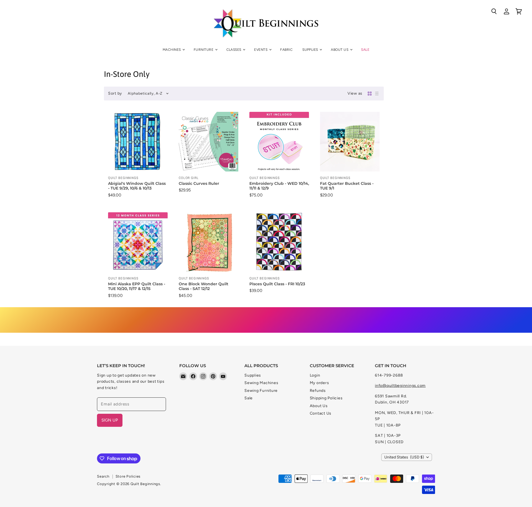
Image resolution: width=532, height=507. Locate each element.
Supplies (310, 49)
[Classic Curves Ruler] (208, 141)
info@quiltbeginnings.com (400, 385)
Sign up (109, 420)
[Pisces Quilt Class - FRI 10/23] (279, 242)
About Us (340, 49)
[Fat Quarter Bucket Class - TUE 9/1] (350, 141)
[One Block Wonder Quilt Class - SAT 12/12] (208, 242)
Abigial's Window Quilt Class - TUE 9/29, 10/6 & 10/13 (137, 186)
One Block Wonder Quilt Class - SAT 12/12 (203, 286)
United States (404, 457)
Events (261, 49)
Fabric (286, 49)
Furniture (204, 49)
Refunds (318, 390)
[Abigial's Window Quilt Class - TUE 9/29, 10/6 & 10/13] (138, 141)
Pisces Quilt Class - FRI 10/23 (277, 284)
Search (103, 476)
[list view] (377, 93)
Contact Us (321, 413)
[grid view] (369, 93)
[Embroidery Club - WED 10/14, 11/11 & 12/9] (279, 141)
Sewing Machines (261, 382)
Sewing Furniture (261, 390)
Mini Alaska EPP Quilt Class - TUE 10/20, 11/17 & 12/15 (136, 286)
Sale (365, 49)
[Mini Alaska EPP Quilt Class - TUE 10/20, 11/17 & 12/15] (138, 242)
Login (315, 375)
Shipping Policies (326, 398)
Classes (234, 49)
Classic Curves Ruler (199, 183)
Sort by (115, 93)
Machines (172, 49)
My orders (319, 382)
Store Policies (128, 476)
